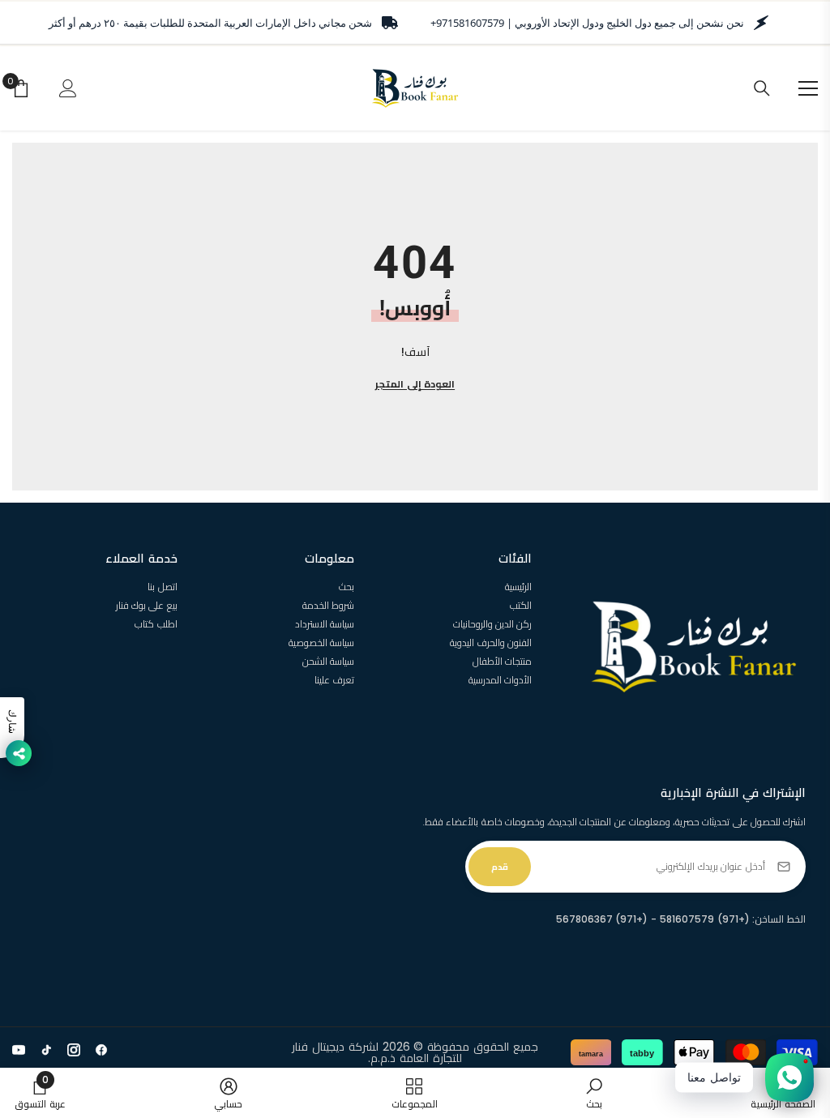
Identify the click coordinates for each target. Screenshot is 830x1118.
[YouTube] (18, 1049)
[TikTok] (46, 1049)
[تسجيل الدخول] (68, 88)
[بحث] (762, 88)
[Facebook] (101, 1049)
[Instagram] (73, 1049)
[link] (594, 1093)
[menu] (808, 88)
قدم (499, 866)
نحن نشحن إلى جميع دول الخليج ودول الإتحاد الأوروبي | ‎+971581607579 (587, 22)
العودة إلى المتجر (415, 384)
